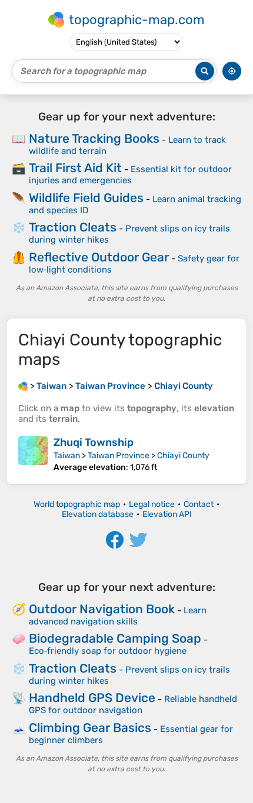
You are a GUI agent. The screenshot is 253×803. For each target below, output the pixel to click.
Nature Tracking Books (94, 138)
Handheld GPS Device (92, 697)
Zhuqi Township (94, 442)
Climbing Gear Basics (90, 727)
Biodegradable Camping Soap (115, 638)
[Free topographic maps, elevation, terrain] (23, 386)
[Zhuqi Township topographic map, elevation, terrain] (33, 454)
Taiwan (67, 456)
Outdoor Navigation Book (102, 609)
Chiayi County (183, 456)
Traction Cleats (72, 227)
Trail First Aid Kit (75, 167)
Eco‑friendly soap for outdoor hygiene (108, 651)
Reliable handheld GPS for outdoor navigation (133, 704)
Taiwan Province (118, 456)
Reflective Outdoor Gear (99, 257)
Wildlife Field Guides (86, 197)
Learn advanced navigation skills (118, 616)
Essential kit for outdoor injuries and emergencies (130, 175)
